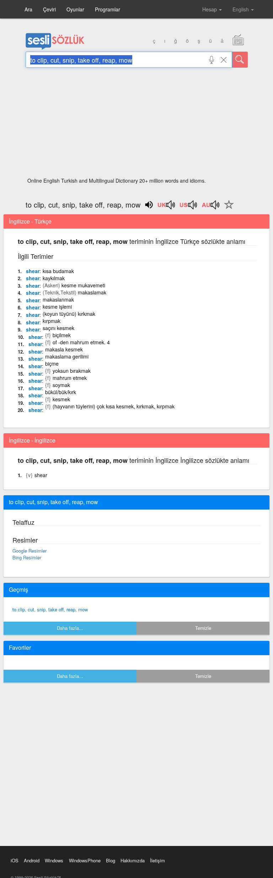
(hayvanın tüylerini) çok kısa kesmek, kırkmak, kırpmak (114, 406)
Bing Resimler (26, 557)
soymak (61, 384)
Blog (110, 860)
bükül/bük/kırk (60, 392)
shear (32, 271)
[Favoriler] (227, 208)
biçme (52, 363)
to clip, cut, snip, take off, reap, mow (50, 609)
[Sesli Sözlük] (55, 48)
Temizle (203, 627)
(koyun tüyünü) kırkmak (69, 313)
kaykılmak (54, 278)
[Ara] (240, 60)
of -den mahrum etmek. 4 (81, 342)
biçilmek (62, 335)
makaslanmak (58, 299)
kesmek (61, 399)
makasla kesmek (64, 349)
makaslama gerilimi (67, 356)
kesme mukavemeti (83, 285)
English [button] (241, 9)
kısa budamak (58, 271)
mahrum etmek (70, 377)
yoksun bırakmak (72, 370)
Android (31, 860)
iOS (14, 860)
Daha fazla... (70, 627)
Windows (54, 860)
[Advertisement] (137, 124)
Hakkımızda (133, 860)
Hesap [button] (210, 9)
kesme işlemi (57, 306)
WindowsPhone (85, 860)
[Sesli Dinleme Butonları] (166, 207)
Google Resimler (29, 550)
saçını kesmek (58, 327)
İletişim (157, 860)
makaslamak (92, 292)
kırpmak (51, 320)
